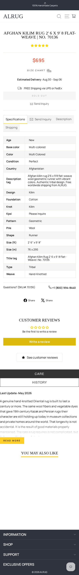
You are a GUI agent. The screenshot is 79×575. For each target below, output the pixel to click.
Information (14, 534)
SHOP (8, 544)
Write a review (39, 342)
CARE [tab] (39, 374)
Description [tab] (64, 119)
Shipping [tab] (11, 127)
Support (11, 554)
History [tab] (39, 382)
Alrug (13, 16)
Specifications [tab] (15, 119)
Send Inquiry (41, 103)
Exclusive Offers (18, 564)
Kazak (34, 411)
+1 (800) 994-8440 (64, 287)
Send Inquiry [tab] (43, 119)
